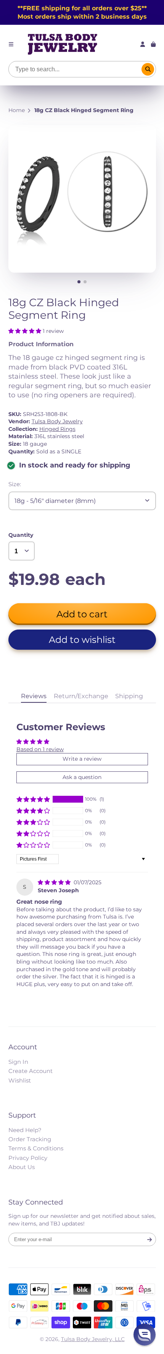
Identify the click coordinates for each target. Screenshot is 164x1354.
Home (16, 110)
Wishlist (19, 1080)
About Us (21, 1167)
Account (142, 44)
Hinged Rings (57, 429)
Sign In (18, 1061)
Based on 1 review (40, 749)
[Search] (147, 69)
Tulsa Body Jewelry (57, 421)
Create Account (30, 1071)
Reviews (34, 696)
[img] (55, 882)
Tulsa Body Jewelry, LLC (93, 1339)
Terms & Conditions (35, 1148)
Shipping (129, 696)
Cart (153, 44)
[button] (25, 331)
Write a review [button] (82, 758)
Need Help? (25, 1130)
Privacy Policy (27, 1157)
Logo (62, 44)
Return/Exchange (81, 696)
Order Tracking (29, 1139)
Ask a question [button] (82, 777)
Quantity (20, 535)
